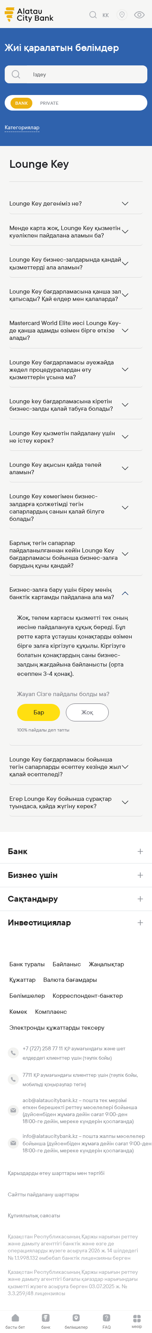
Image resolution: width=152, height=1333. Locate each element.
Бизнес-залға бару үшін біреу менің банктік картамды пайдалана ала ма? (61, 593)
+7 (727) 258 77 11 (43, 1048)
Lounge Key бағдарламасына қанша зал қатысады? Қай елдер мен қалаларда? (65, 295)
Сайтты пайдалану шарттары (43, 1194)
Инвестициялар (39, 922)
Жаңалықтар (106, 964)
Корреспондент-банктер (88, 996)
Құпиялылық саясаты (34, 1215)
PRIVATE (49, 103)
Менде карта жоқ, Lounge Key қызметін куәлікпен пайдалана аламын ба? (64, 231)
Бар (39, 712)
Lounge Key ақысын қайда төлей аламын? (55, 468)
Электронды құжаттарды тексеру (56, 1028)
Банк (17, 851)
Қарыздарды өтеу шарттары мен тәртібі (56, 1172)
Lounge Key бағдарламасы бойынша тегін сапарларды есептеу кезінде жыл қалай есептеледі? (65, 766)
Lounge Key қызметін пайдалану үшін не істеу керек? (62, 437)
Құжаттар (22, 980)
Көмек (18, 1012)
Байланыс (67, 964)
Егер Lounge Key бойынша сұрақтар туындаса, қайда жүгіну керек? (60, 802)
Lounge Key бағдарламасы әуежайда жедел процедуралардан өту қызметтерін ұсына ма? (61, 369)
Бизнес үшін (33, 875)
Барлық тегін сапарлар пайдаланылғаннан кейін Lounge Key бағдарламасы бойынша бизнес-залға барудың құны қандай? (63, 554)
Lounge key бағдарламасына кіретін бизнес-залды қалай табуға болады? (61, 405)
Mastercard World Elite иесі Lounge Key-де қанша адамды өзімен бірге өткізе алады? (65, 330)
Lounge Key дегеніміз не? (45, 203)
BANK (21, 103)
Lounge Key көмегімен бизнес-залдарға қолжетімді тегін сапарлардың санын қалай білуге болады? (56, 507)
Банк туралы (27, 964)
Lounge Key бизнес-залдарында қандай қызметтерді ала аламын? (65, 263)
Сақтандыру (33, 898)
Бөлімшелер (27, 996)
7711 (27, 1074)
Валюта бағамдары (70, 980)
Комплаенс (51, 1012)
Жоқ (87, 712)
